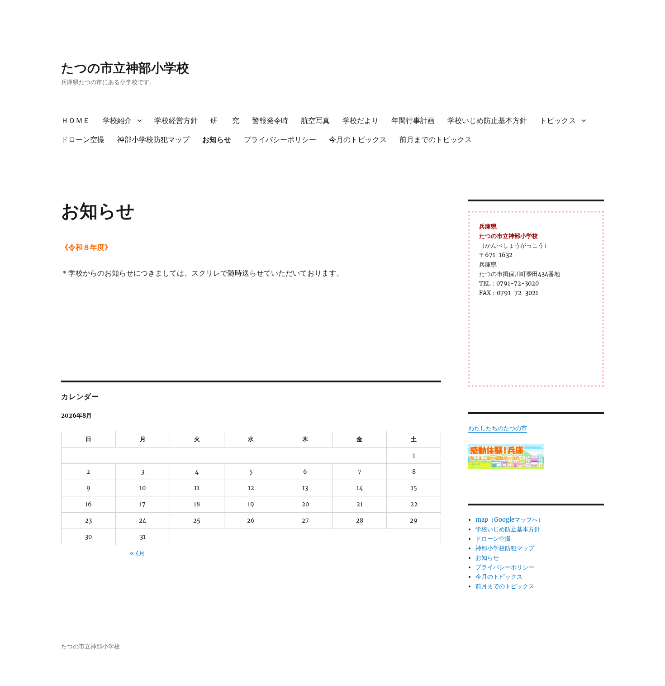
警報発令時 (270, 120)
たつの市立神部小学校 (125, 68)
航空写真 (315, 120)
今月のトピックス (358, 139)
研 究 (224, 120)
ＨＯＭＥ (75, 120)
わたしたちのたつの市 (497, 428)
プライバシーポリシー (280, 139)
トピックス (558, 120)
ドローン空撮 (82, 139)
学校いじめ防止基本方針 (487, 120)
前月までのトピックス (435, 139)
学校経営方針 (176, 120)
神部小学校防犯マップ (153, 139)
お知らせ (216, 139)
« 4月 (137, 553)
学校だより (360, 120)
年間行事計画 (413, 120)
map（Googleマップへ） (509, 520)
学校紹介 (117, 120)
